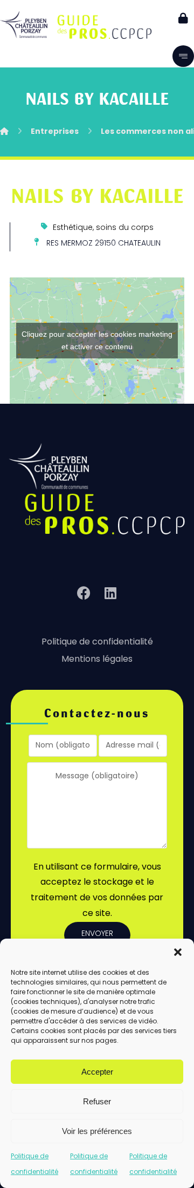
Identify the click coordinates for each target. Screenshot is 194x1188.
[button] (177, 952)
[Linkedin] (110, 593)
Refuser (97, 1101)
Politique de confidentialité (97, 642)
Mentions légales (97, 659)
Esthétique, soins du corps (103, 228)
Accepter (97, 1071)
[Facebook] (83, 593)
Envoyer (97, 934)
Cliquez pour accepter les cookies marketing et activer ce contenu (97, 340)
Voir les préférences (97, 1131)
